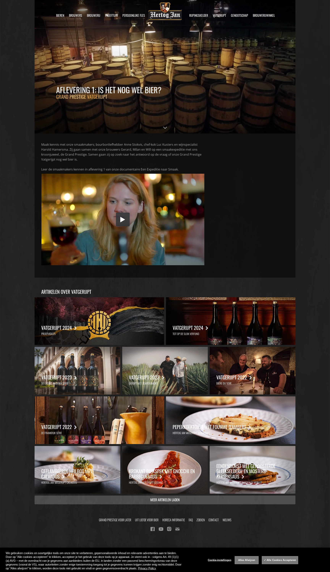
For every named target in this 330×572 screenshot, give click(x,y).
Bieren (60, 15)
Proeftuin (111, 15)
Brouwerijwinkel (264, 15)
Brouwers (75, 15)
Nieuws (227, 520)
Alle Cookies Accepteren (281, 560)
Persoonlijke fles (133, 15)
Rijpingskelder (198, 15)
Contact (214, 520)
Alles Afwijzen (246, 560)
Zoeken (201, 520)
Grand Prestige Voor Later (115, 520)
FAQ (191, 520)
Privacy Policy (147, 568)
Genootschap (239, 15)
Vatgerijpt (219, 15)
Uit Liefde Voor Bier (147, 520)
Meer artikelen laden (165, 499)
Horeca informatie (173, 520)
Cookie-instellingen (219, 560)
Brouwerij (93, 15)
